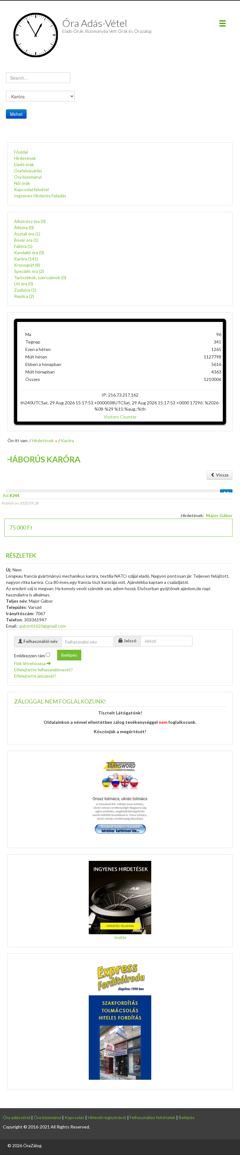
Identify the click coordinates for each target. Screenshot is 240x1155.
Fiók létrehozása (30, 663)
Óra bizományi (28, 177)
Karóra (67, 440)
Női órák (22, 183)
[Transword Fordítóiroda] (120, 797)
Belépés (69, 655)
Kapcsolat (74, 1117)
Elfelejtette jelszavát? (35, 676)
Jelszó (130, 641)
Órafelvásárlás (28, 170)
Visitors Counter (120, 416)
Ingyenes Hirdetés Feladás (40, 195)
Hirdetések (25, 158)
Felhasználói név (40, 641)
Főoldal (21, 152)
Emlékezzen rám (29, 655)
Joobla (120, 937)
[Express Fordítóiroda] (120, 1020)
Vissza (221, 474)
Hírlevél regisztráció (107, 1117)
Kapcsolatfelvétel (31, 189)
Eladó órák (24, 164)
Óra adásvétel (16, 1117)
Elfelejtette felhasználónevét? (43, 669)
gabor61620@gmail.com (42, 626)
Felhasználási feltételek (152, 1117)
